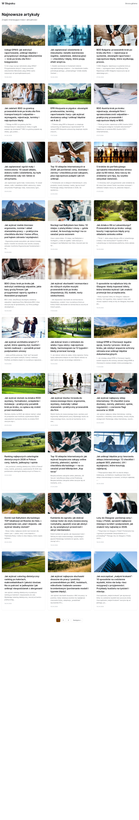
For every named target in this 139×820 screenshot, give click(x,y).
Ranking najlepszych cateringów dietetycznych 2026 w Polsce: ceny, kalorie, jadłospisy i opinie (21, 459)
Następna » (77, 620)
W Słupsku (8, 3)
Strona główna (131, 3)
